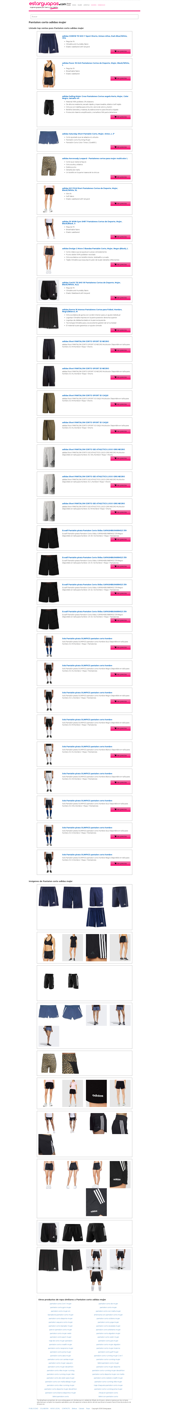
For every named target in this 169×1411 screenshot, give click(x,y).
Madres (93, 5)
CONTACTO (66, 1408)
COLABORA (44, 1408)
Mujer (80, 5)
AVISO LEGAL (55, 1408)
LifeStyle (86, 5)
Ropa (88, 1408)
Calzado (81, 1408)
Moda (74, 5)
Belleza (74, 1408)
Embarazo (101, 5)
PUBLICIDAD (33, 1408)
